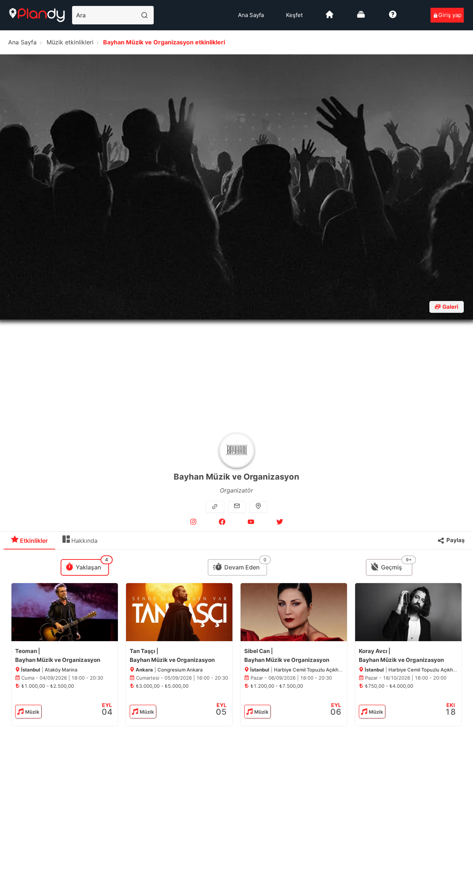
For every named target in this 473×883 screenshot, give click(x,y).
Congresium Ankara (180, 670)
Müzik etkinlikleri (70, 42)
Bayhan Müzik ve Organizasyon (57, 659)
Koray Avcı (373, 650)
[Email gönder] (237, 506)
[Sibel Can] (294, 612)
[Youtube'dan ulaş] (251, 523)
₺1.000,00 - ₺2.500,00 (47, 686)
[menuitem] (251, 15)
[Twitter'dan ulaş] (279, 523)
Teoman (26, 650)
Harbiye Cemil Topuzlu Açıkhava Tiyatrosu (321, 670)
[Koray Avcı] (408, 612)
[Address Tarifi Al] (258, 506)
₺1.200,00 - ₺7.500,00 (277, 686)
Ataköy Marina (61, 670)
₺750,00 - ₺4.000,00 (389, 686)
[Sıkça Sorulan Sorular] (393, 17)
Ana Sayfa (251, 14)
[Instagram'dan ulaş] (193, 523)
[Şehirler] (329, 17)
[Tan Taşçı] (179, 612)
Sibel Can (257, 650)
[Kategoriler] (361, 17)
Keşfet (294, 14)
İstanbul (30, 670)
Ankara (144, 670)
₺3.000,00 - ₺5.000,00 (162, 686)
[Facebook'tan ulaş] (222, 523)
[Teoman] (64, 612)
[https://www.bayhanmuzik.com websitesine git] (216, 506)
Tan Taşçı (142, 650)
